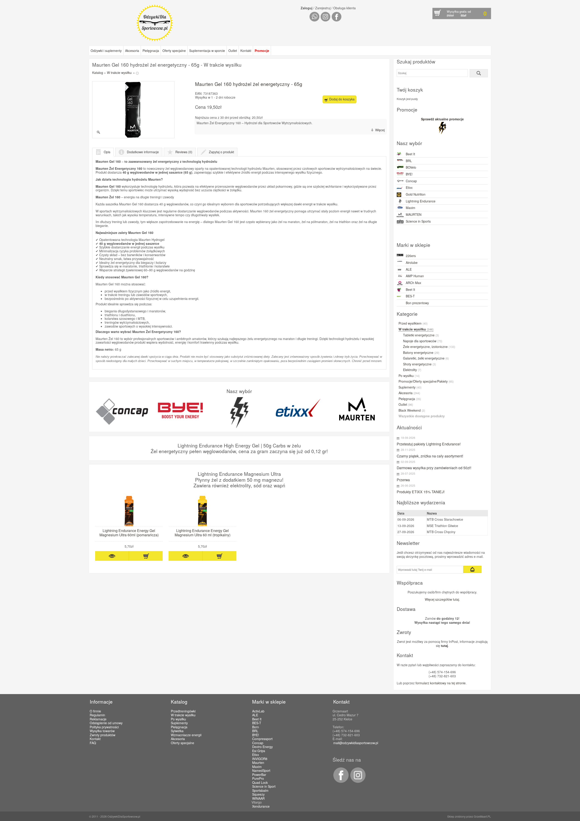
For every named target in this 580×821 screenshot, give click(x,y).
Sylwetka (177, 731)
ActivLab (258, 711)
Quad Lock (260, 783)
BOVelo (411, 167)
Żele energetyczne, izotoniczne (429, 347)
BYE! (409, 174)
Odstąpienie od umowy (106, 723)
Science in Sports (418, 221)
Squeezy (258, 794)
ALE (409, 269)
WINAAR (258, 799)
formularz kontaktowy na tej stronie (441, 683)
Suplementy (410, 387)
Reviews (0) (183, 152)
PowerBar (259, 775)
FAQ (93, 743)
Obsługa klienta (344, 8)
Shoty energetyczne (419, 364)
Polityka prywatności (104, 727)
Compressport (262, 739)
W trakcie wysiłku (119, 72)
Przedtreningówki (183, 711)
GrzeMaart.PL (482, 816)
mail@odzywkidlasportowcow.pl (355, 743)
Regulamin (97, 715)
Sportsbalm (260, 791)
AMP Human (415, 276)
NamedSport (261, 771)
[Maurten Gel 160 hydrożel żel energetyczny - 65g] (133, 109)
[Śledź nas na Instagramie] (357, 781)
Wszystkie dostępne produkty (422, 416)
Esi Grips (258, 751)
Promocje (262, 50)
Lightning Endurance (420, 201)
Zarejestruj (323, 8)
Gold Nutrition (415, 194)
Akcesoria (132, 50)
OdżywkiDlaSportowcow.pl (123, 816)
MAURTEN (413, 214)
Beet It (410, 154)
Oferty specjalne (174, 50)
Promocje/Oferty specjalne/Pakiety (426, 381)
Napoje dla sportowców (422, 341)
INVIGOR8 (259, 759)
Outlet (232, 50)
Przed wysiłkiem (413, 323)
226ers (411, 255)
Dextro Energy (262, 747)
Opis (107, 152)
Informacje (101, 701)
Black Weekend (412, 410)
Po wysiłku (409, 376)
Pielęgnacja (151, 50)
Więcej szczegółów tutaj (442, 599)
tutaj (444, 645)
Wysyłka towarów (102, 731)
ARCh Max (413, 282)
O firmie (95, 711)
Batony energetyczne (421, 353)
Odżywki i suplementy (106, 50)
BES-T (410, 296)
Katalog (97, 72)
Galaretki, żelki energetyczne (426, 358)
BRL (409, 160)
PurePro (258, 779)
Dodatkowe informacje (143, 152)
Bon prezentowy (417, 303)
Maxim (410, 207)
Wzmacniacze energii (186, 735)
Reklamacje (98, 719)
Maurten (258, 763)
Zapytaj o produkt (221, 152)
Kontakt (245, 50)
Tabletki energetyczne (421, 335)
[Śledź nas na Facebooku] (341, 781)
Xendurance (261, 806)
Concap (411, 181)
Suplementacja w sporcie (207, 50)
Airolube (412, 262)
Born (255, 727)
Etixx (409, 187)
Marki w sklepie (269, 701)
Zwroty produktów (102, 735)
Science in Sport (264, 787)
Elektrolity (412, 370)
